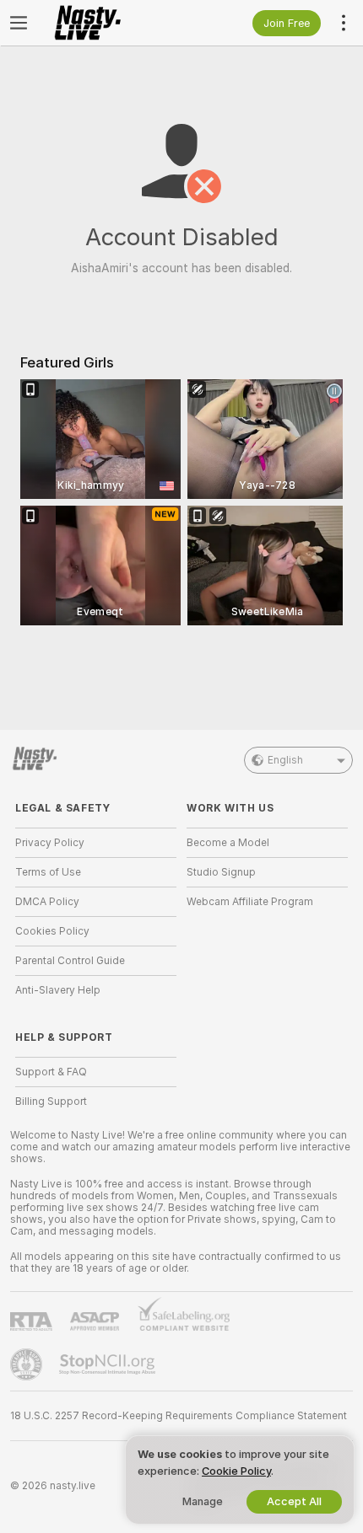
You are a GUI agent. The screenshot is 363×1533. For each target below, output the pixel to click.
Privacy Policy (49, 843)
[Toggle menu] (18, 23)
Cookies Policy (52, 931)
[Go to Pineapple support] (28, 1364)
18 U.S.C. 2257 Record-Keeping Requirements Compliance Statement (178, 1416)
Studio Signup (221, 872)
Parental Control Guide (70, 961)
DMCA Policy (47, 902)
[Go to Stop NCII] (109, 1364)
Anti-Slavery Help (57, 990)
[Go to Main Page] (109, 22)
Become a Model (228, 843)
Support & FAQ (51, 1072)
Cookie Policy (236, 1471)
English (285, 760)
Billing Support (51, 1101)
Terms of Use (48, 872)
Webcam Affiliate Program (250, 902)
